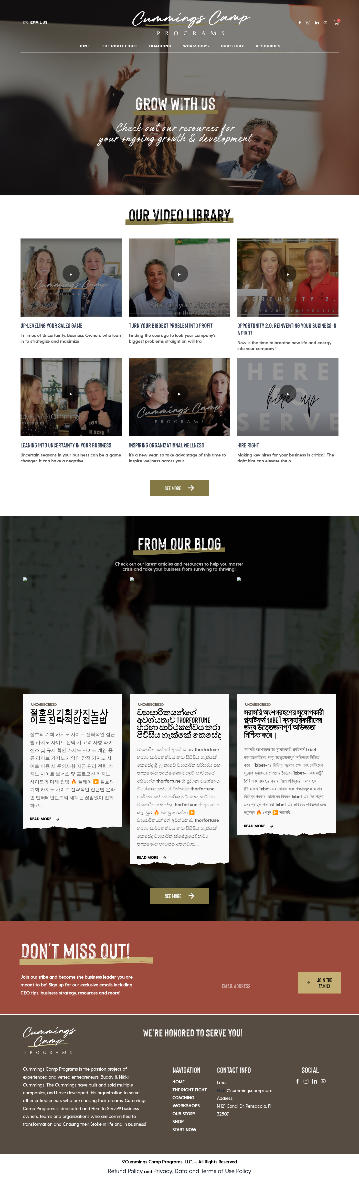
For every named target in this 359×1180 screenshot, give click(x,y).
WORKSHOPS (196, 46)
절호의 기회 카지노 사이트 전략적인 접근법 (69, 715)
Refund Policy (125, 1171)
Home (84, 46)
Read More (40, 819)
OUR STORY (232, 46)
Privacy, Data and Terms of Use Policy (202, 1171)
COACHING (160, 46)
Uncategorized (44, 705)
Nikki (244, 1090)
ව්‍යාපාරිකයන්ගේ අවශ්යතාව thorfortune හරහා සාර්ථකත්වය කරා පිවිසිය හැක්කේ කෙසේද (179, 723)
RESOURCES (268, 46)
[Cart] (336, 22)
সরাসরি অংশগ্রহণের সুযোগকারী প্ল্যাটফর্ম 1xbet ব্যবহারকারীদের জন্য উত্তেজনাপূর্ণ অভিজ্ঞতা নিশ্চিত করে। (284, 723)
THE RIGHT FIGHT (119, 46)
